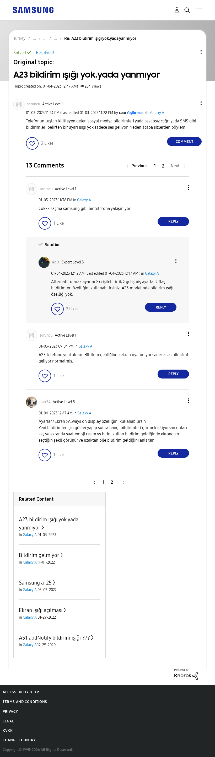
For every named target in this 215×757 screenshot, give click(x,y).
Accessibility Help (21, 692)
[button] (192, 103)
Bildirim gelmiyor (39, 555)
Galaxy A (157, 113)
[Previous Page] (93, 482)
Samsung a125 (35, 583)
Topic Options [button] (192, 52)
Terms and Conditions (25, 702)
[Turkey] (33, 9)
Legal (8, 721)
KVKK (8, 730)
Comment (184, 141)
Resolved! (45, 52)
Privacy (10, 711)
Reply (173, 221)
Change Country (19, 740)
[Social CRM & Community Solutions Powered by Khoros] (186, 674)
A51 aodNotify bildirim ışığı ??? (54, 638)
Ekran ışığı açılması (40, 610)
